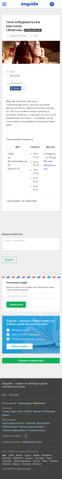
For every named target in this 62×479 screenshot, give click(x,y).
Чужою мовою (25, 403)
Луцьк (49, 458)
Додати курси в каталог (13, 423)
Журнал (5, 415)
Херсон (36, 461)
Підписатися (16, 304)
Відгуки (37, 411)
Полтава (26, 464)
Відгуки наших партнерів (31, 427)
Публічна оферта (10, 427)
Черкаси (16, 464)
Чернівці (53, 461)
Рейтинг (28, 411)
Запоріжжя (46, 455)
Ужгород (37, 464)
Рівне (44, 461)
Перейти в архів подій (31, 360)
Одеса (28, 455)
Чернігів (6, 464)
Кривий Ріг (18, 458)
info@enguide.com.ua (32, 442)
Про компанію (43, 423)
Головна (6, 411)
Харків (36, 455)
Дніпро (19, 455)
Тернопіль (7, 461)
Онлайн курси (48, 411)
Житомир (39, 458)
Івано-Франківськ (22, 461)
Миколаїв (6, 458)
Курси (14, 411)
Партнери (30, 423)
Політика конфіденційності (15, 430)
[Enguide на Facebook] (25, 436)
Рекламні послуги (37, 430)
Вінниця (29, 458)
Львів (11, 455)
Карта (20, 411)
